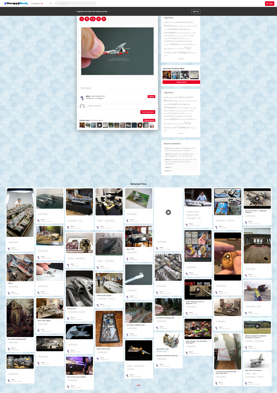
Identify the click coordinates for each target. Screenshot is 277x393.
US (191, 53)
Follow (151, 96)
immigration (186, 33)
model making (85, 88)
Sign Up (196, 11)
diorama (70, 258)
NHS (170, 38)
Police (181, 38)
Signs (166, 49)
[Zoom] (98, 19)
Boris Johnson (186, 22)
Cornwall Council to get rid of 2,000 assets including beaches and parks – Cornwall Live (180, 161)
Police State (187, 38)
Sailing (190, 44)
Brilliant (174, 26)
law (190, 36)
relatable (166, 44)
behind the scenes (193, 215)
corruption (170, 32)
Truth (174, 52)
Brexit (167, 25)
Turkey (181, 52)
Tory (187, 48)
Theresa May (180, 48)
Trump (167, 52)
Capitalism (181, 26)
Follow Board (149, 120)
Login (270, 3)
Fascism (179, 33)
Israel (191, 33)
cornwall (172, 29)
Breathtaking (15, 249)
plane (175, 38)
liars (192, 36)
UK (188, 52)
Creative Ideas (96, 120)
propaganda (179, 41)
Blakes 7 (100, 221)
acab (166, 22)
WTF (165, 55)
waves (195, 53)
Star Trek (82, 312)
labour (173, 35)
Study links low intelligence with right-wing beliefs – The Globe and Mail (179, 155)
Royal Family (183, 44)
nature (166, 39)
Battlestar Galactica (193, 212)
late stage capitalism (182, 36)
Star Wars (230, 220)
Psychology (188, 41)
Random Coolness (46, 221)
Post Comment (148, 112)
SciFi (80, 221)
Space (170, 49)
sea (194, 44)
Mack (13, 248)
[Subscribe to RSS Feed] (50, 3)
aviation (171, 22)
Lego (254, 373)
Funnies (221, 384)
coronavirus (184, 29)
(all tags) (180, 58)
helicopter (249, 341)
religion (174, 44)
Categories (36, 3)
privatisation (169, 41)
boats (176, 22)
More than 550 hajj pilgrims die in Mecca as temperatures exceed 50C (180, 149)
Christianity (188, 26)
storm (174, 48)
